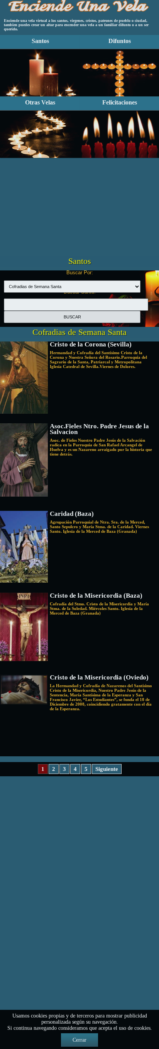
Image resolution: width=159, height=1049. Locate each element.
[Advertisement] (79, 198)
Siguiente (106, 769)
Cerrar (79, 1040)
